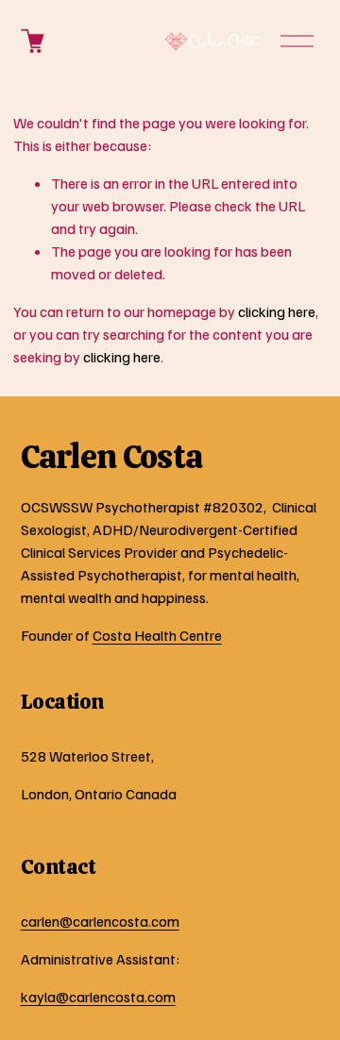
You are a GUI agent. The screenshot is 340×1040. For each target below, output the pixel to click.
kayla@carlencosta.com (98, 996)
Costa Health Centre (157, 635)
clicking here (276, 311)
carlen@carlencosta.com (100, 921)
